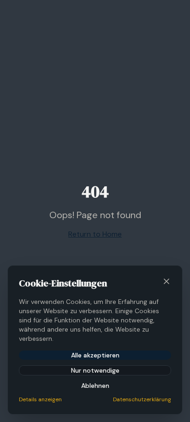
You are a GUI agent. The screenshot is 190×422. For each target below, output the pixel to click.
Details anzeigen (40, 399)
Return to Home (95, 234)
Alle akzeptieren (95, 355)
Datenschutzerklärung (142, 399)
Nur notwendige (95, 370)
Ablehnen (95, 385)
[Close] (166, 281)
